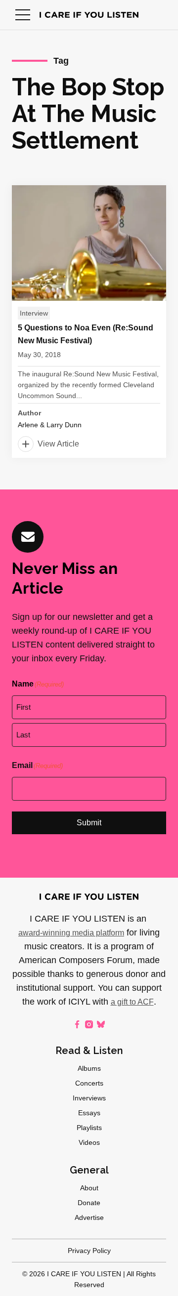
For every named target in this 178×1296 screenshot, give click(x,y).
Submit (89, 822)
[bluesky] (101, 1024)
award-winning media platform (71, 933)
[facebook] (77, 1024)
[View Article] (89, 321)
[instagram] (89, 1024)
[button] (23, 15)
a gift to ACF (132, 1002)
